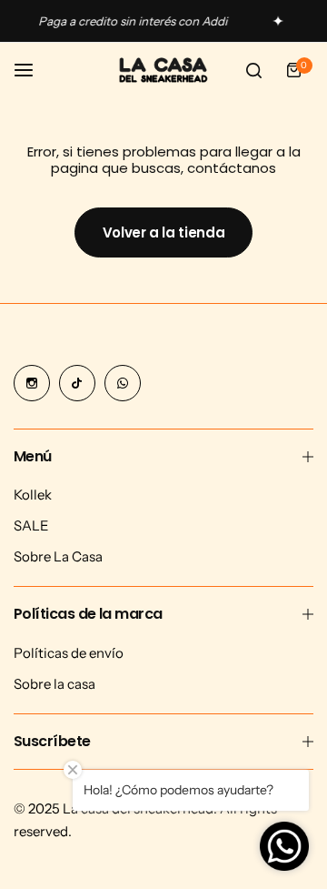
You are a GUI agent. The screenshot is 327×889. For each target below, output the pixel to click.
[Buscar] (253, 70)
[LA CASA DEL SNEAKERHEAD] (163, 70)
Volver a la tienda (164, 232)
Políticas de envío (69, 653)
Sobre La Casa (58, 556)
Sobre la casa (54, 683)
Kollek (33, 494)
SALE (31, 525)
